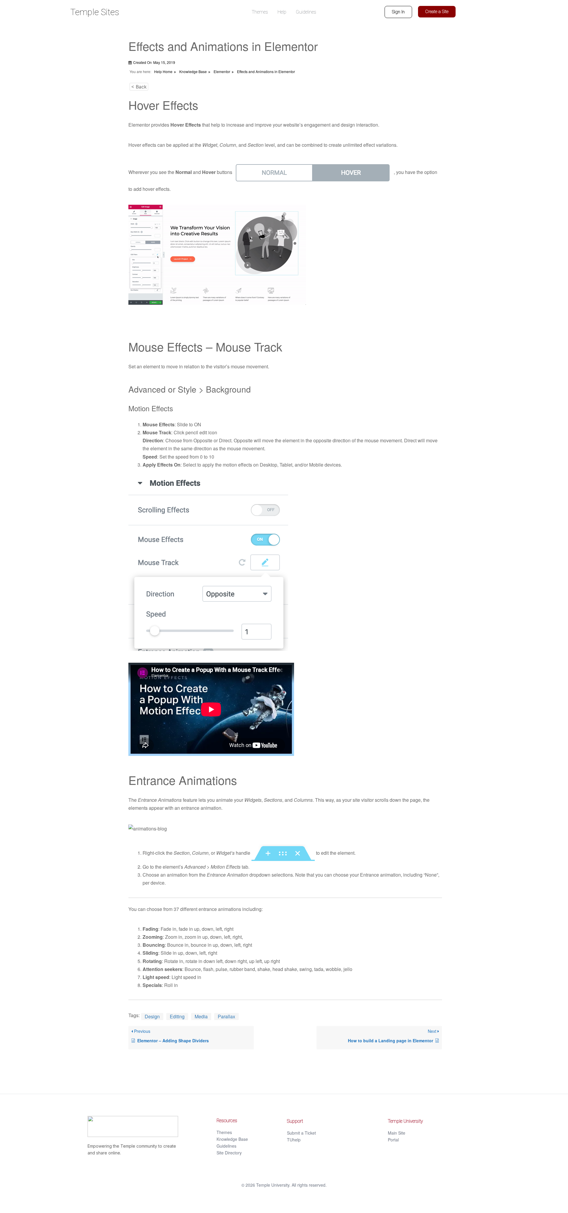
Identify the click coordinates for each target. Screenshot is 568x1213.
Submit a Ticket (301, 1133)
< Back (139, 87)
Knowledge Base (232, 1139)
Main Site (396, 1133)
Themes (224, 1132)
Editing (177, 1016)
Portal (393, 1140)
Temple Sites (94, 12)
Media (201, 1016)
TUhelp (294, 1140)
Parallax (226, 1016)
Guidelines (226, 1146)
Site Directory (229, 1153)
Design (152, 1016)
